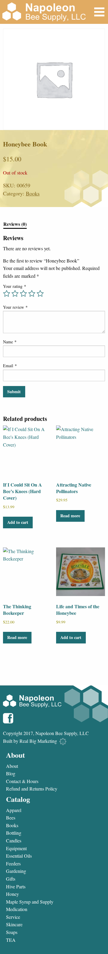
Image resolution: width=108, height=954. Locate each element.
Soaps (11, 932)
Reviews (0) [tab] (15, 224)
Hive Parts (16, 886)
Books (33, 193)
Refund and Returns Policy (31, 788)
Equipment (16, 848)
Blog (10, 773)
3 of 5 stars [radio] (23, 293)
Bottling (13, 832)
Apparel (13, 810)
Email (10, 365)
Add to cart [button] (17, 522)
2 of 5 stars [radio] (15, 293)
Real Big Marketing (38, 741)
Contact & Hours (22, 781)
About (12, 766)
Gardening (16, 871)
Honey (12, 894)
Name (9, 342)
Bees (10, 817)
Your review (15, 307)
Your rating (14, 286)
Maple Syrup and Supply (29, 901)
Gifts (10, 878)
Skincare (14, 924)
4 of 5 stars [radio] (31, 293)
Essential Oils (19, 855)
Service (13, 917)
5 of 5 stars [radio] (40, 293)
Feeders (13, 863)
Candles (13, 840)
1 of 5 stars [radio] (6, 293)
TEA (11, 940)
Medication (16, 909)
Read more (70, 515)
